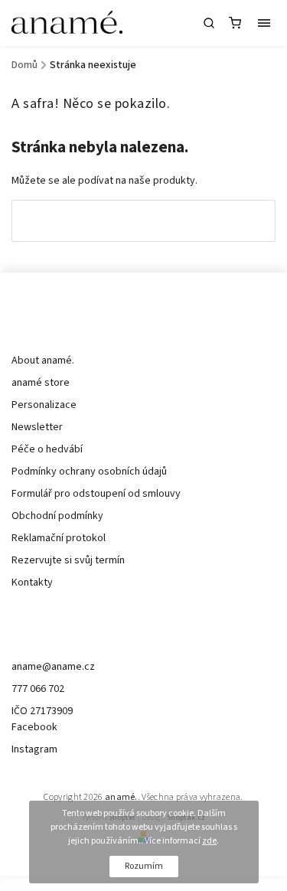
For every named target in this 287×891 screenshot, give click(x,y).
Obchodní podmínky (57, 516)
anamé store (40, 382)
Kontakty (32, 582)
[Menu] (264, 23)
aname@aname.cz (53, 666)
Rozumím (144, 866)
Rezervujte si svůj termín (68, 560)
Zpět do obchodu (144, 220)
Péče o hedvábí (47, 449)
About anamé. (42, 360)
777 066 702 (37, 689)
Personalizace (44, 405)
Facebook (34, 727)
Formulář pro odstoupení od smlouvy (96, 493)
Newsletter (37, 427)
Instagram (34, 749)
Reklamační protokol (58, 538)
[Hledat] (208, 22)
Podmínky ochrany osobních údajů (89, 471)
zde (209, 840)
